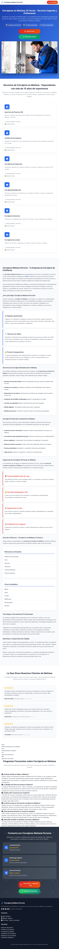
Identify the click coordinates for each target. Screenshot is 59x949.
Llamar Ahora (30, 31)
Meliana (27, 276)
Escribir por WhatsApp (30, 891)
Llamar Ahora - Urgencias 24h (30, 884)
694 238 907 (53, 2)
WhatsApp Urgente (30, 36)
